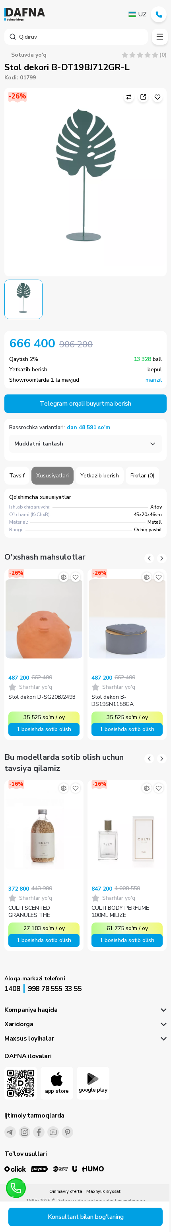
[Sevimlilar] (75, 577)
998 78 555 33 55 (55, 988)
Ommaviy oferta (65, 1192)
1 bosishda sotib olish (44, 729)
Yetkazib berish (99, 475)
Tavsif (17, 475)
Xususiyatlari (52, 475)
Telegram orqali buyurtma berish (85, 403)
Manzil (154, 380)
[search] (76, 37)
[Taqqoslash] (63, 577)
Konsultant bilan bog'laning (86, 1216)
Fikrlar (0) (142, 475)
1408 (12, 988)
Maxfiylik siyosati (104, 1192)
